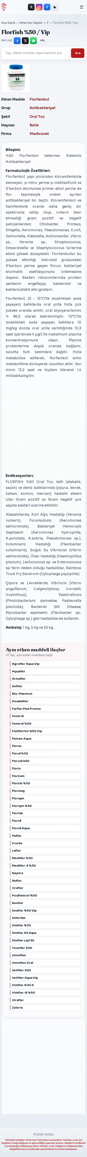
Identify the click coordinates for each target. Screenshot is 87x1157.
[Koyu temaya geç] (55, 7)
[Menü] (81, 7)
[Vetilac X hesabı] (31, 7)
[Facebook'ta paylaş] (17, 40)
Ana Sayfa (8, 23)
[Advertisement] (37, 425)
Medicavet (39, 134)
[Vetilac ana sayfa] (3, 7)
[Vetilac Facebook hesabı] (47, 7)
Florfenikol (39, 99)
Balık (34, 125)
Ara (78, 53)
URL (42, 40)
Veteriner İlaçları (31, 23)
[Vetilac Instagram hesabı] (39, 7)
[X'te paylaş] (25, 40)
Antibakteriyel (42, 108)
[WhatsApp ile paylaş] (33, 40)
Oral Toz (37, 117)
